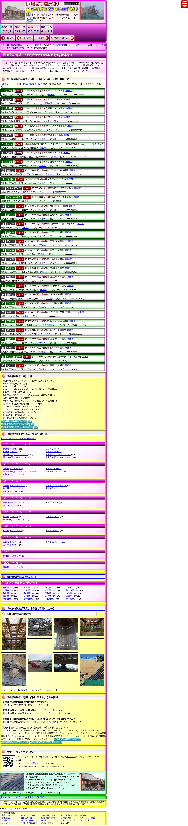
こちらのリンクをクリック (46, 713)
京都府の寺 (71, 587)
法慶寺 (10, 312)
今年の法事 (84, 820)
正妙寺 (10, 241)
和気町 (11, 567)
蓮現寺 (10, 365)
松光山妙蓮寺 (14, 197)
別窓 (30, 421)
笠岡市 (54, 469)
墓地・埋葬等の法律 (69, 815)
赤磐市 (11, 449)
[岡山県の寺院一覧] (32, 84)
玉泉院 (8, 135)
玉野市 (53, 502)
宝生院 (10, 303)
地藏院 (10, 277)
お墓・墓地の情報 (48, 815)
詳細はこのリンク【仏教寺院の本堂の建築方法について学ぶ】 (29, 690)
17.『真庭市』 (40, 38)
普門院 (10, 294)
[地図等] (69, 91)
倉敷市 (11, 474)
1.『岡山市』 (9, 38)
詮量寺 (10, 268)
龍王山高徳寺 (14, 356)
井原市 (10, 452)
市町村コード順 (18, 438)
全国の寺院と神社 (11, 45)
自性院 (10, 170)
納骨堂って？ (46, 820)
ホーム (30, 21)
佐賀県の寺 (29, 599)
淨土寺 (10, 206)
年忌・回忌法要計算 (29, 823)
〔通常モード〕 (7, 84)
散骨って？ (6, 823)
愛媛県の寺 (50, 596)
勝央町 (56, 485)
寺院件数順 (31, 438)
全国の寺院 (100, 45)
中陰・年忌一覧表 (28, 815)
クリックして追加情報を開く (15, 808)
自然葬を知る (66, 818)
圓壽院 (8, 99)
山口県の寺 (71, 593)
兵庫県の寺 (29, 590)
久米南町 (57, 471)
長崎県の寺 (50, 599)
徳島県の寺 (8, 596)
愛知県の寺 (8, 587)
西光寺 (10, 250)
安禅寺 (8, 91)
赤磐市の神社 (81, 45)
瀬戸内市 (55, 488)
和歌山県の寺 (72, 590)
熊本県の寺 (71, 599)
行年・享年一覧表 (87, 818)
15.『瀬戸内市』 (25, 38)
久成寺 (8, 117)
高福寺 (8, 161)
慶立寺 (8, 144)
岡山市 (54, 452)
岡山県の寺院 (18, 48)
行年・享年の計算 (68, 820)
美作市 (11, 545)
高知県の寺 (71, 596)
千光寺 (10, 259)
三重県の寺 (29, 587)
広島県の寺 (50, 593)
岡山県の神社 (59, 45)
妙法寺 (10, 339)
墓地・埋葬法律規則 (49, 818)
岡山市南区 (59, 457)
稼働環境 (29, 797)
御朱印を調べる (27, 820)
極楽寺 (8, 126)
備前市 (53, 531)
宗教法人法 (6, 818)
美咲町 (55, 542)
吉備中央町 (17, 471)
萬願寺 (10, 321)
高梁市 (11, 502)
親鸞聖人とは (7, 820)
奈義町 (11, 516)
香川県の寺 (29, 596)
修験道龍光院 (14, 188)
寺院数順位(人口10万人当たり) (15, 424)
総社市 (11, 491)
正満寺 (10, 232)
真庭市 (10, 542)
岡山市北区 (16, 454)
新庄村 (13, 488)
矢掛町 (12, 556)
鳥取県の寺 (8, 593)
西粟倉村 (15, 519)
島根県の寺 (29, 593)
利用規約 (40, 797)
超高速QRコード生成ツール (42, 763)
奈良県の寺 (50, 590)
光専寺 (8, 153)
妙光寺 (10, 330)
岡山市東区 (16, 457)
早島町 (13, 531)
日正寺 (10, 286)
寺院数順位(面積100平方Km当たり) (17, 427)
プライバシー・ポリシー (11, 797)
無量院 (10, 348)
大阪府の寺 (8, 590)
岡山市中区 (58, 454)
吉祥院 (8, 108)
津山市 (10, 505)
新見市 (53, 516)
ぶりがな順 (6, 438)
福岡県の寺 (8, 599)
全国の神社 (37, 45)
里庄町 (14, 485)
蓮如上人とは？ (27, 818)
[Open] (18, 90)
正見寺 (10, 224)
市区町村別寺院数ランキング (14, 421)
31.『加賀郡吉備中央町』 (61, 38)
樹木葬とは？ (85, 815)
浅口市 (54, 449)
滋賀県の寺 (50, 587)
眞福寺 (10, 215)
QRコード (70, 757)
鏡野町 (13, 469)
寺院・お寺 (6, 815)
